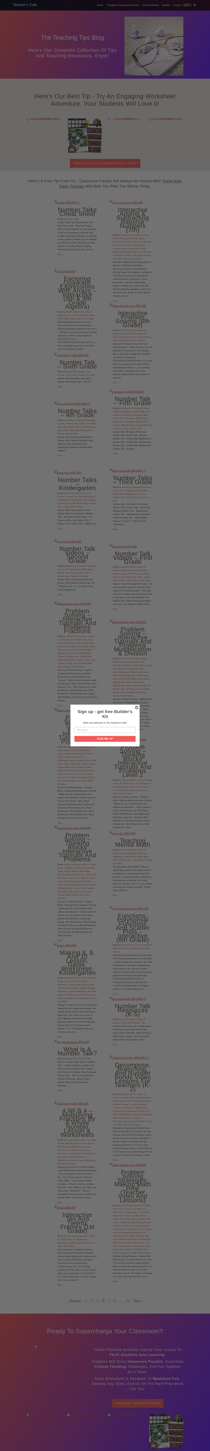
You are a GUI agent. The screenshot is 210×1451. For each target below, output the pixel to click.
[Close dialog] (136, 707)
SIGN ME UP (105, 738)
